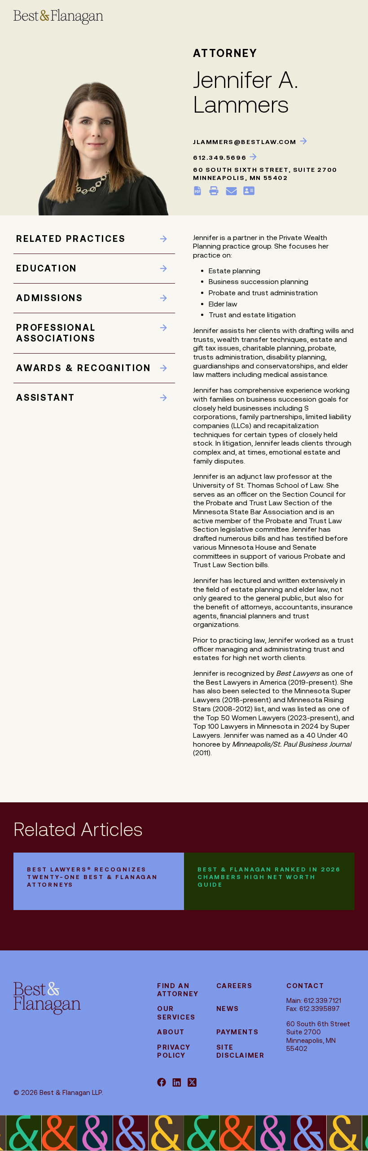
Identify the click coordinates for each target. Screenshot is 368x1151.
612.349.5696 (221, 157)
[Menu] (333, 15)
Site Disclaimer (240, 1051)
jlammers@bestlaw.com (246, 141)
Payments (237, 1032)
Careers (234, 985)
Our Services (176, 1012)
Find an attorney (178, 990)
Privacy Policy (173, 1051)
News (227, 1008)
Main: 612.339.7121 (313, 1000)
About (171, 1032)
